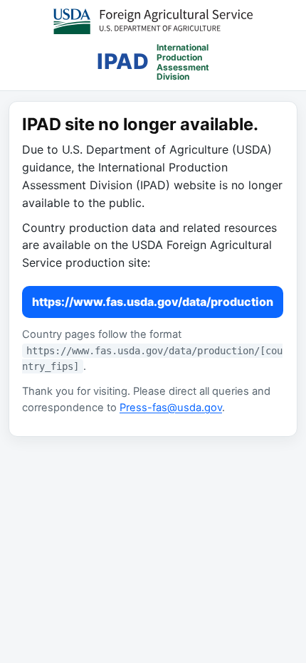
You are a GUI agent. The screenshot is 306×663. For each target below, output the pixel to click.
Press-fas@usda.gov (171, 407)
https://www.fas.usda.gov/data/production (152, 302)
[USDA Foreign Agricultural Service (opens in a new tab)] (153, 21)
